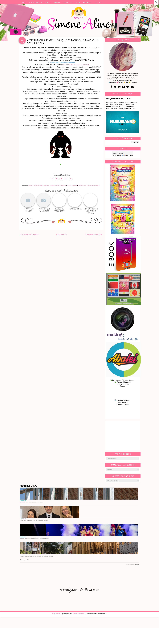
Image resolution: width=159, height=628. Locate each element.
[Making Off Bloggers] (122, 339)
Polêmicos (81, 185)
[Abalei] (123, 376)
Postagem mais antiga (93, 234)
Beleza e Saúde (33, 185)
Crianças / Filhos (55, 185)
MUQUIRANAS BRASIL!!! (118, 99)
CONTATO (98, 2)
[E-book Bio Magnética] (122, 201)
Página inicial (61, 234)
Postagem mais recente (29, 234)
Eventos (69, 185)
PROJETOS (67, 2)
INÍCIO (24, 2)
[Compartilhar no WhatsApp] (71, 179)
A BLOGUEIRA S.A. (35, 2)
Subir (153, 623)
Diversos (63, 185)
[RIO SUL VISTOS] (123, 304)
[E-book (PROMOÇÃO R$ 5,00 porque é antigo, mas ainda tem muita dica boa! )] (123, 270)
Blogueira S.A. (57, 613)
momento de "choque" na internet (76, 65)
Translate (129, 156)
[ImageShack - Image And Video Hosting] (61, 165)
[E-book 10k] (122, 233)
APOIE (78, 2)
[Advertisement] (122, 435)
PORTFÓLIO (87, 2)
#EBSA (57, 2)
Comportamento (43, 185)
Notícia (75, 185)
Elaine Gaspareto (78, 613)
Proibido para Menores (92, 185)
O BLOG (48, 2)
